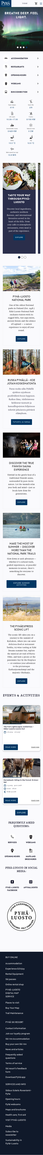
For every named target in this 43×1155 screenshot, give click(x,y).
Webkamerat (21, 83)
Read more (11, 747)
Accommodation (14, 963)
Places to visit (12, 1002)
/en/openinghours (21, 75)
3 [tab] (23, 46)
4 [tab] (26, 46)
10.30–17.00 (12, 118)
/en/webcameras (30, 837)
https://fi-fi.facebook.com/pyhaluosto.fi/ (12, 884)
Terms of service (14, 1063)
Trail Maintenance (14, 1013)
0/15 (12, 106)
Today (24, 3)
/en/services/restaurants (21, 66)
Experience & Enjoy (15, 968)
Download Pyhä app (15, 1077)
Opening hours (13, 1099)
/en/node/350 (12, 836)
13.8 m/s (12, 154)
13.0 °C (12, 142)
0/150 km (30, 118)
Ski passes (11, 979)
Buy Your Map (12, 1008)
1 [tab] (17, 46)
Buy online (12, 957)
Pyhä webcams (13, 1104)
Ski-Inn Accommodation (18, 1038)
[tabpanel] (21, 29)
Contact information (16, 1028)
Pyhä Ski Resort (14, 1022)
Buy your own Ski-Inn (16, 1044)
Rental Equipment (15, 974)
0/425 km (12, 130)
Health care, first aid (16, 1114)
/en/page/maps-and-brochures (31, 852)
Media (9, 1126)
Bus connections (21, 91)
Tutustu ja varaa (21, 422)
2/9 (31, 106)
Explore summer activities (21, 584)
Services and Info (16, 1084)
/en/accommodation (21, 58)
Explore (19, 237)
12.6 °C (30, 142)
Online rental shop (15, 984)
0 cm (31, 130)
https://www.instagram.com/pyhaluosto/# (31, 884)
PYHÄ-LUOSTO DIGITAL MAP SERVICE (13, 993)
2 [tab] (20, 46)
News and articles (14, 1049)
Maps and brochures (16, 1109)
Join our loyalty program (18, 1033)
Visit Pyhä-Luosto (16, 1120)
